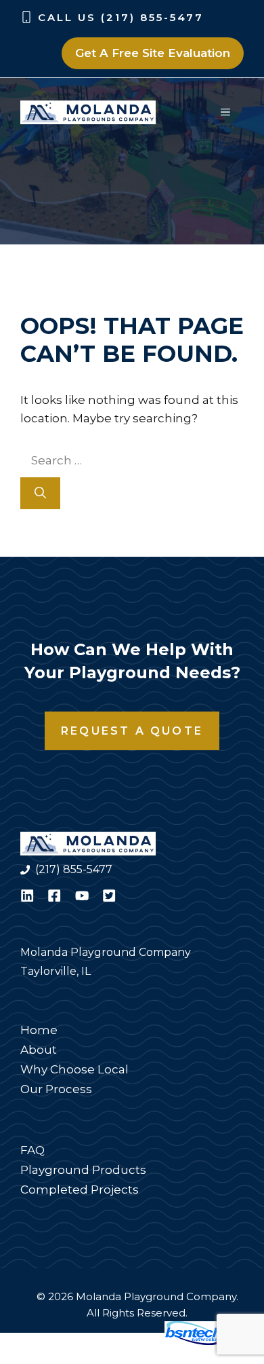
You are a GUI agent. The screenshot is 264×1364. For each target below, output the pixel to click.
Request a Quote (132, 730)
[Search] (40, 493)
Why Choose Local (74, 1069)
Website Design (112, 1341)
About (38, 1049)
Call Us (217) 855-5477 (121, 17)
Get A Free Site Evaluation (152, 53)
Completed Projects (79, 1189)
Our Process (56, 1089)
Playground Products (83, 1170)
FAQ (32, 1150)
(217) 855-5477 (73, 869)
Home (39, 1030)
